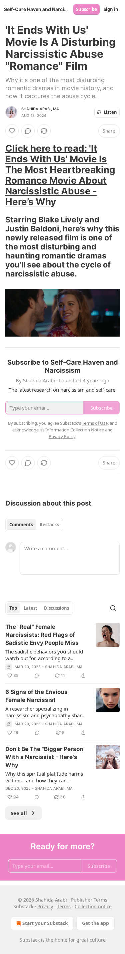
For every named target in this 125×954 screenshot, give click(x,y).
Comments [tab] (21, 525)
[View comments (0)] (28, 131)
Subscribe (86, 9)
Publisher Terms (89, 900)
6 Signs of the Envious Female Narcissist (36, 696)
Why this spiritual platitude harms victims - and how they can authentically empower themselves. (46, 777)
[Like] (12, 131)
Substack (30, 940)
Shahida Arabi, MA (40, 109)
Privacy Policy (62, 436)
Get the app (95, 923)
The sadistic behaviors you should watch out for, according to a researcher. (44, 654)
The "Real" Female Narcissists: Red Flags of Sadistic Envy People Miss (42, 634)
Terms (64, 906)
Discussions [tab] (56, 608)
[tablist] (34, 524)
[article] (62, 651)
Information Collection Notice (74, 430)
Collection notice (93, 906)
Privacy (45, 906)
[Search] (113, 608)
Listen (110, 112)
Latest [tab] (30, 608)
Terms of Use (95, 423)
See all (19, 813)
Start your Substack (45, 923)
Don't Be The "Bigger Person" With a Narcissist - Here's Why (45, 757)
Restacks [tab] (49, 525)
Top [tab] (13, 608)
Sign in (111, 9)
